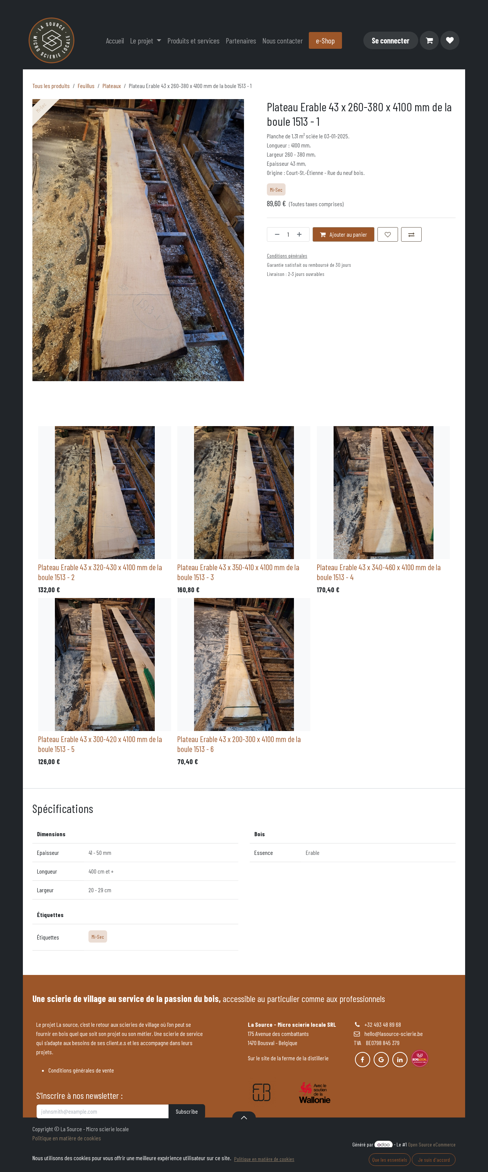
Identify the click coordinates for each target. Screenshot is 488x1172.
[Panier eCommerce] (429, 40)
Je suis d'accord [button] (434, 1159)
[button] (243, 1117)
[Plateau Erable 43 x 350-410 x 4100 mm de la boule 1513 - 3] (243, 492)
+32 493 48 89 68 (382, 1024)
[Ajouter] (301, 234)
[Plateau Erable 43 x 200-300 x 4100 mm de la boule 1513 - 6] (243, 664)
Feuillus (86, 85)
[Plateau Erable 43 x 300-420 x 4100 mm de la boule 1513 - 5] (104, 664)
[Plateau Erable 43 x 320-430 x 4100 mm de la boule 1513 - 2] (104, 492)
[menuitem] (115, 40)
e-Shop (325, 40)
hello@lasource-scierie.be (391, 1033)
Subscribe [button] (187, 1111)
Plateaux (112, 85)
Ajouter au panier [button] (348, 234)
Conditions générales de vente (81, 1070)
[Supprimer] (275, 234)
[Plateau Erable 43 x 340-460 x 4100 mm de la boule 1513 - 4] (383, 492)
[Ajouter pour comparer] (411, 234)
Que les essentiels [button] (389, 1159)
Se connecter (390, 40)
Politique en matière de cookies (66, 1138)
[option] (244, 598)
